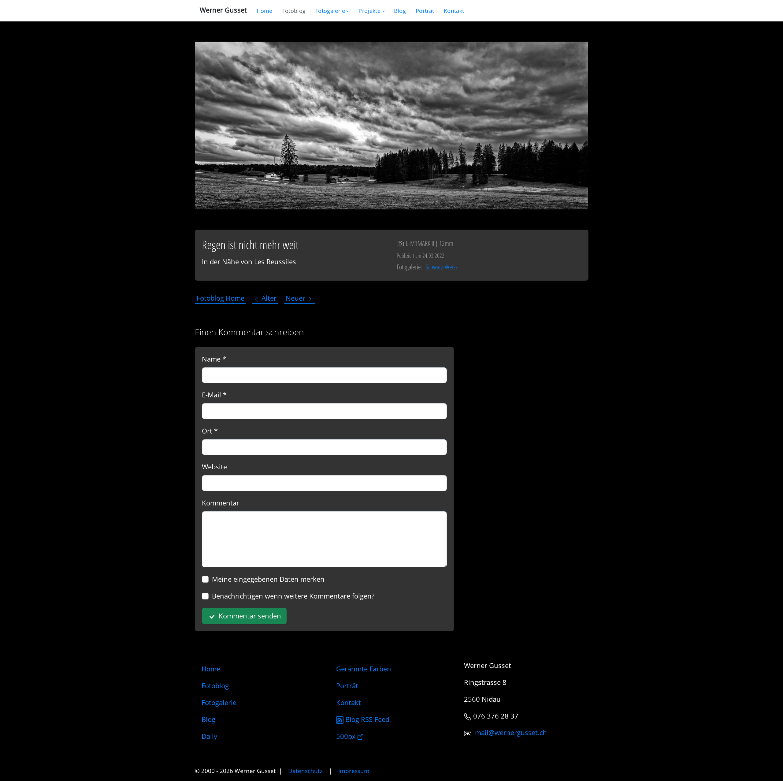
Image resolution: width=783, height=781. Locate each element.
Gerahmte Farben (363, 668)
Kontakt (348, 702)
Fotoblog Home (220, 298)
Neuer (296, 298)
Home (211, 668)
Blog (208, 719)
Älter (268, 298)
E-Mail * (214, 394)
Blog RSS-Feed (366, 719)
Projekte (369, 10)
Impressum (353, 771)
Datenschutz (305, 771)
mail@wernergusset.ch (511, 732)
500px (347, 736)
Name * (214, 358)
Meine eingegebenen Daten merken (268, 579)
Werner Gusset (223, 9)
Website (214, 466)
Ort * (210, 430)
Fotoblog (215, 685)
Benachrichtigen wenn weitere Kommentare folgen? (293, 595)
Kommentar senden (249, 615)
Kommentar (220, 502)
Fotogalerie (330, 10)
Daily (209, 736)
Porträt (347, 685)
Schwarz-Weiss (441, 266)
